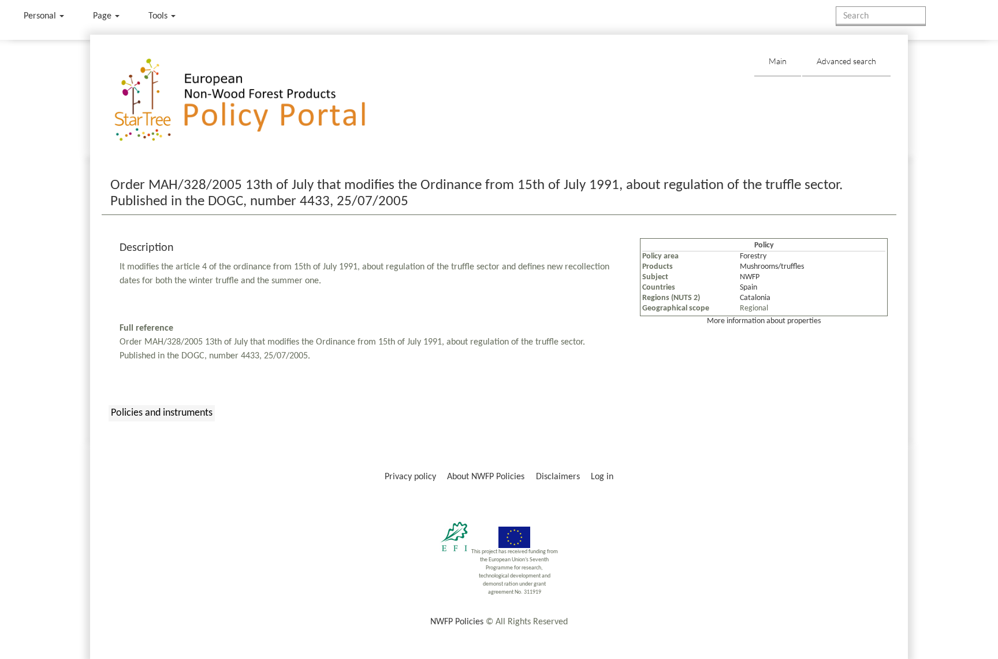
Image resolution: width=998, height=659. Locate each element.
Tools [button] (159, 16)
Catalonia (755, 298)
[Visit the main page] (257, 100)
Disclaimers (558, 477)
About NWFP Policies (485, 477)
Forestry (753, 256)
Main (778, 61)
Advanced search (846, 61)
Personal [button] (41, 16)
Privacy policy (410, 477)
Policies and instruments (162, 413)
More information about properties (764, 321)
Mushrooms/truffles (772, 266)
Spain (748, 287)
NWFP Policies (456, 622)
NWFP (749, 277)
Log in (602, 477)
